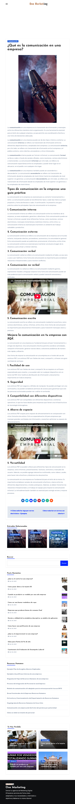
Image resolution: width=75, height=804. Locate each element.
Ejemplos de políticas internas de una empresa (24, 674)
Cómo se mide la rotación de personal (20, 713)
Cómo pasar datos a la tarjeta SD (20, 586)
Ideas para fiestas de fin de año (19, 642)
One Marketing (15, 787)
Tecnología (45, 740)
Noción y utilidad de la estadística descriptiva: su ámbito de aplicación (33, 618)
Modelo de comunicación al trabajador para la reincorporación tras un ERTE (34, 688)
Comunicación (13, 41)
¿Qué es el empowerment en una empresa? (23, 634)
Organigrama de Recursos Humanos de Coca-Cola (25, 703)
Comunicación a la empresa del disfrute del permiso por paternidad (32, 708)
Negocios (14, 740)
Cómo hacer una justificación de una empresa (24, 626)
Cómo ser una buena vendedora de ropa (22, 602)
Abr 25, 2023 (12, 581)
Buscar (10, 557)
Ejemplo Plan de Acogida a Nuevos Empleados (23, 669)
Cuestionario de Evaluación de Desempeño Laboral (26, 649)
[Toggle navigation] (7, 4)
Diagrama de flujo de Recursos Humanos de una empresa (27, 679)
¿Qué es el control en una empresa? (20, 579)
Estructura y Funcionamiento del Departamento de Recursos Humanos (33, 698)
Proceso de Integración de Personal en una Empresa (26, 683)
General (13, 761)
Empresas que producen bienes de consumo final (25, 610)
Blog (43, 761)
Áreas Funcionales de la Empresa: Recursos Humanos (26, 693)
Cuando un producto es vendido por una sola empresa (27, 594)
